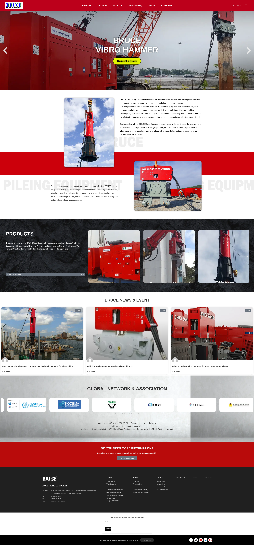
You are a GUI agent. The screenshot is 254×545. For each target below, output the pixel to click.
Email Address (108, 522)
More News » (6, 371)
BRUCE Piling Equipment (14, 5)
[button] (5, 50)
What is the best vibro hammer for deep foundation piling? (200, 366)
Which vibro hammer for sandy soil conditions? (110, 366)
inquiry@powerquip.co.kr (58, 502)
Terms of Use (147, 540)
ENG (232, 5)
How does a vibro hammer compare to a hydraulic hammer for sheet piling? (38, 366)
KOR (239, 5)
